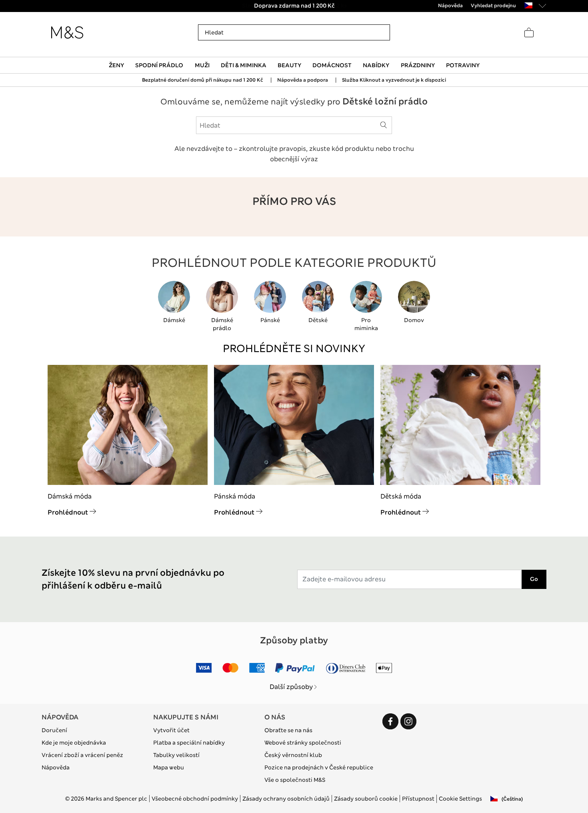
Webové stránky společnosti (302, 742)
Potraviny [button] (463, 65)
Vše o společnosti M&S (294, 779)
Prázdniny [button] (418, 65)
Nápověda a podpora (302, 80)
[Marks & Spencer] (67, 33)
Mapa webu (168, 767)
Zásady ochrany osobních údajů (286, 798)
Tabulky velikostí (176, 755)
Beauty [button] (289, 65)
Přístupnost (418, 798)
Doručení (54, 730)
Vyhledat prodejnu (493, 5)
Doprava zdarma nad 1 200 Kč (294, 5)
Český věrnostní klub (293, 755)
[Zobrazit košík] (529, 33)
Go (534, 579)
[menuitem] (117, 65)
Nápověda (56, 767)
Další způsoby (291, 687)
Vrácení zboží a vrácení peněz (82, 755)
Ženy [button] (116, 65)
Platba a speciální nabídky (189, 742)
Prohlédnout (68, 512)
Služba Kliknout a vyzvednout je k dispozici (394, 80)
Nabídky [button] (376, 65)
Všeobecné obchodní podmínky (195, 798)
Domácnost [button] (332, 65)
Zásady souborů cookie (366, 798)
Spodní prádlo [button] (159, 65)
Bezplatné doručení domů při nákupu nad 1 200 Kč (202, 80)
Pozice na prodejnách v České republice (318, 767)
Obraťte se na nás (288, 730)
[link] (528, 5)
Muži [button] (202, 65)
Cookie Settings (460, 798)
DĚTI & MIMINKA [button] (243, 65)
